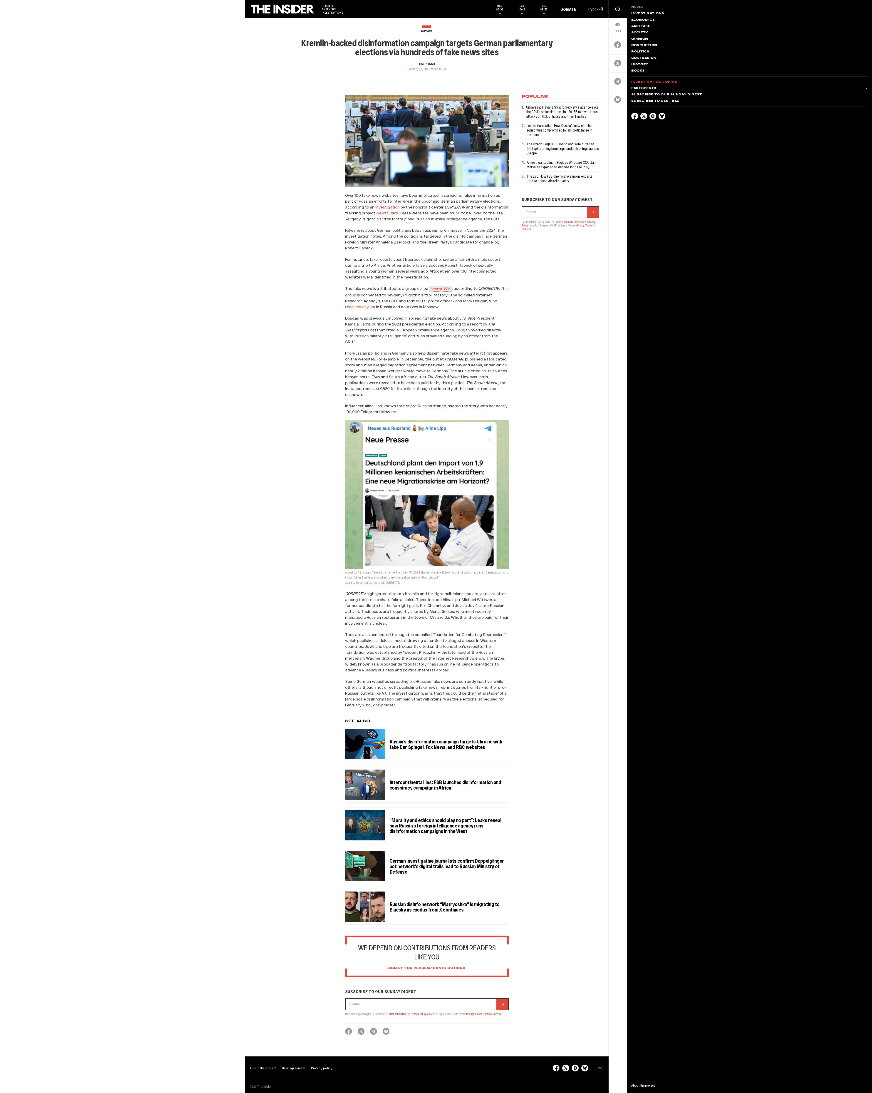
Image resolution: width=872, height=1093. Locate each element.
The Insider (426, 64)
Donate (568, 9)
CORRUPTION (644, 45)
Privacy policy (321, 1068)
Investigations (647, 13)
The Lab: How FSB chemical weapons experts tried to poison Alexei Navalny (559, 178)
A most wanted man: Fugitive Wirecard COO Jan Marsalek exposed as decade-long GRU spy (561, 164)
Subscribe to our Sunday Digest (666, 94)
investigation (387, 207)
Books (638, 71)
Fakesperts (643, 88)
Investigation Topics (654, 82)
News (427, 31)
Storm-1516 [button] (441, 288)
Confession (643, 58)
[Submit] (502, 1004)
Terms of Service (396, 1013)
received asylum (360, 306)
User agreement (294, 1068)
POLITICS (640, 51)
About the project (263, 1068)
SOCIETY (639, 32)
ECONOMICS (643, 20)
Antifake (641, 26)
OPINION (639, 39)
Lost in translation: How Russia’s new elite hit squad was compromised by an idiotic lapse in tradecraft (559, 130)
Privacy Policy (418, 1013)
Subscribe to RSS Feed (655, 101)
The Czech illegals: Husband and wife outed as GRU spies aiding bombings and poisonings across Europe (563, 148)
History (639, 64)
